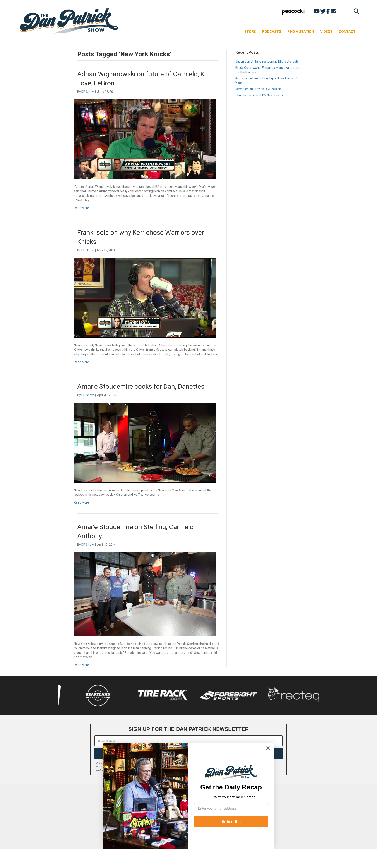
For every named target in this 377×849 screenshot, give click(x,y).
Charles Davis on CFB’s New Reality (259, 95)
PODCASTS (271, 31)
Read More (81, 208)
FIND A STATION (300, 31)
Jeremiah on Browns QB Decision (258, 89)
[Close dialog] (268, 748)
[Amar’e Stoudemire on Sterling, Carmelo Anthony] (145, 594)
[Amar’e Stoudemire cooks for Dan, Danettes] (145, 442)
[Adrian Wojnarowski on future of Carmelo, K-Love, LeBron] (145, 139)
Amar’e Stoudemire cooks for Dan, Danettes (140, 386)
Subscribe (231, 822)
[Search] (355, 11)
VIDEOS (326, 31)
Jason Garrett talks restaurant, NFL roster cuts (267, 61)
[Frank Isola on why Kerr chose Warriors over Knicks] (145, 297)
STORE (250, 31)
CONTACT (347, 31)
